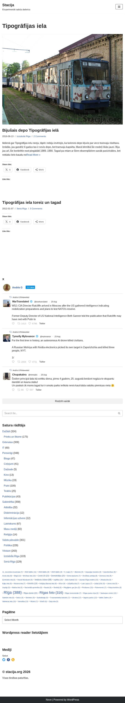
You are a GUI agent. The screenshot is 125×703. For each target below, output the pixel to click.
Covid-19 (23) (43, 576)
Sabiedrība (8, 502)
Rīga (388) (13, 592)
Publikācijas (9, 496)
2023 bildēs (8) (43, 572)
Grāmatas (7, 442)
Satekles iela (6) (8, 597)
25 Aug (54, 302)
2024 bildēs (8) (56, 572)
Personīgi (7, 453)
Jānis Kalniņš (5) (71, 580)
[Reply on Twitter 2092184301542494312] (14, 390)
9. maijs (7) (68, 572)
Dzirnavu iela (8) (105, 576)
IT (3, 447)
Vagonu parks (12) (90, 597)
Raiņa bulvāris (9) (114, 587)
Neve (49, 699)
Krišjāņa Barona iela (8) (48, 583)
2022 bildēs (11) (30, 572)
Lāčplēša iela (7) (73, 583)
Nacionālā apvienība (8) (33, 587)
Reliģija (8, 534)
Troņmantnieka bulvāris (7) (60, 597)
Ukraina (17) (76, 597)
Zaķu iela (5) (53, 601)
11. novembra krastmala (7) (12, 572)
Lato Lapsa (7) (86, 583)
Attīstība (8, 507)
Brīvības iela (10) (29, 576)
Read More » (33, 154)
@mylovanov (45, 336)
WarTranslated (20, 301)
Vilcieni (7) (34, 601)
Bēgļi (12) (17, 576)
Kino (6, 475)
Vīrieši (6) (43, 601)
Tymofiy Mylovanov (23, 336)
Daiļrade (8, 469)
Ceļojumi (9, 464)
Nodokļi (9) (58, 587)
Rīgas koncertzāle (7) (73, 593)
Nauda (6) (48, 587)
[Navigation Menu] (119, 6)
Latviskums (10, 523)
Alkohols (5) (79, 572)
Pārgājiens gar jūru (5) (72, 587)
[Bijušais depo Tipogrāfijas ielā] (62, 79)
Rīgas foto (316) (51, 593)
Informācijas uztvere (14, 518)
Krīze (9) (62, 583)
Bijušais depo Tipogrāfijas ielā (30, 130)
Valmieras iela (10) (9, 601)
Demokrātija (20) (58, 576)
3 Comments (36, 208)
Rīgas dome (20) (31, 593)
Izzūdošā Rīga (23, 136)
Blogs (7, 458)
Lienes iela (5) (112, 583)
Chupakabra (19, 374)
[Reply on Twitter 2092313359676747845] (14, 324)
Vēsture (6, 551)
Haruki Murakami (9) (25, 580)
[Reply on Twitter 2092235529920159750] (14, 362)
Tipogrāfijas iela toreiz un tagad (31, 202)
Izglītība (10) (58, 580)
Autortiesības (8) (109, 572)
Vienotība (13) (23, 601)
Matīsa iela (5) (17, 587)
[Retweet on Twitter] (10, 297)
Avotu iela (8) (7, 576)
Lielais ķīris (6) (99, 583)
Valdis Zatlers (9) (105, 597)
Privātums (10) (87, 587)
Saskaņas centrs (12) (108, 593)
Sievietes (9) (30, 597)
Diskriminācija (11, 513)
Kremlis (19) (32, 583)
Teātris (7, 491)
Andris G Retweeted (21, 297)
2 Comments (40, 136)
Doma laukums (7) (74, 576)
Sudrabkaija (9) (42, 597)
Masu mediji (10, 529)
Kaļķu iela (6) (7, 583)
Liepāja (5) (6, 587)
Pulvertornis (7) (100, 587)
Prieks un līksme (13, 436)
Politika (8, 545)
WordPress (73, 699)
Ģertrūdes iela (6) (8, 580)
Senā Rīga (22, 208)
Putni (6, 485)
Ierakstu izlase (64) (43, 580)
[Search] (119, 413)
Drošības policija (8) (90, 576)
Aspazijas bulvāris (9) (93, 572)
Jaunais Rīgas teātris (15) (88, 580)
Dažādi (6, 431)
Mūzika (8, 480)
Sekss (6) (19, 597)
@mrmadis (32, 375)
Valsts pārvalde (10, 540)
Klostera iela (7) (19, 583)
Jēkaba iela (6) (105, 580)
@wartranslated (40, 302)
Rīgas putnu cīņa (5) (90, 593)
